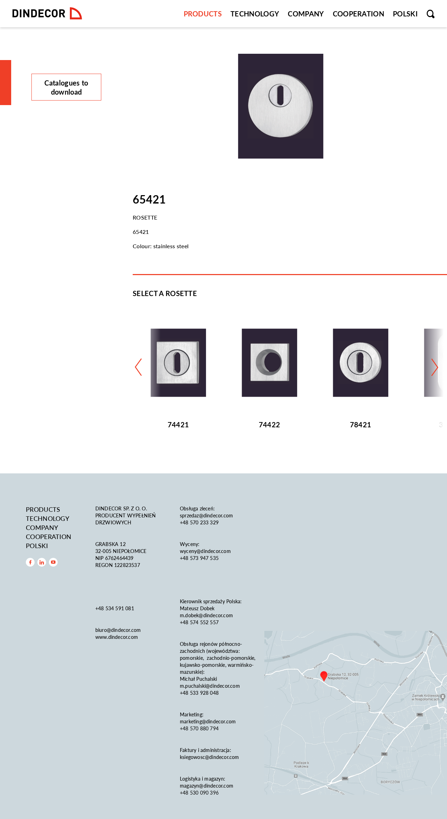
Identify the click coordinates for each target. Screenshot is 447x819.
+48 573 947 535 (199, 557)
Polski (405, 14)
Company (306, 14)
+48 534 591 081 (115, 608)
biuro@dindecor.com (118, 629)
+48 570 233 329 (200, 522)
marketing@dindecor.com (208, 721)
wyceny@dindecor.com (205, 550)
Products (203, 14)
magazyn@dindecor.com (206, 785)
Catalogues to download (66, 87)
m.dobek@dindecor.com (206, 615)
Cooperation (358, 14)
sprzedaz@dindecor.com (206, 515)
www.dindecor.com (116, 636)
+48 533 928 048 (199, 692)
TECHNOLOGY (254, 14)
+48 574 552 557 (199, 622)
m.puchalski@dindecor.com (210, 685)
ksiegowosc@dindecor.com (209, 756)
